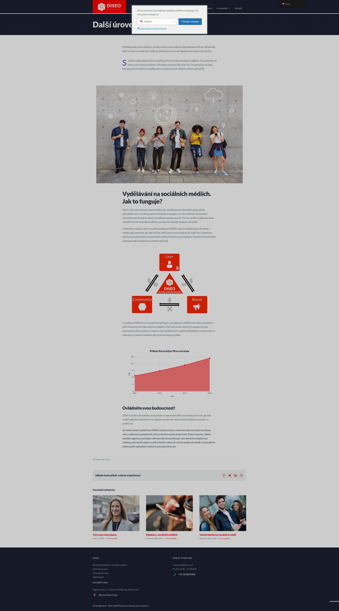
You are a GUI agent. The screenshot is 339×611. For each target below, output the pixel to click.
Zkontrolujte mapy (108, 594)
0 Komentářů (112, 538)
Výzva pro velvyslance (105, 534)
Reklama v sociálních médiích (162, 534)
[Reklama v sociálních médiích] (169, 513)
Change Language (190, 21)
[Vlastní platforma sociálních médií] (222, 513)
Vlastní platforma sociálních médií (217, 534)
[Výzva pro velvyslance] (116, 513)
